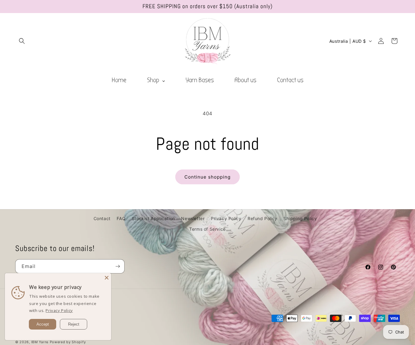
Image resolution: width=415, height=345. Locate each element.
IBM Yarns (40, 342)
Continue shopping (207, 177)
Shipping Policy (300, 218)
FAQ (121, 218)
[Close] (107, 278)
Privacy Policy (226, 218)
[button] (22, 41)
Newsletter (192, 218)
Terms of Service (207, 229)
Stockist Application (153, 218)
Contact (102, 218)
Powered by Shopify (68, 342)
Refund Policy (262, 218)
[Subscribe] (117, 266)
